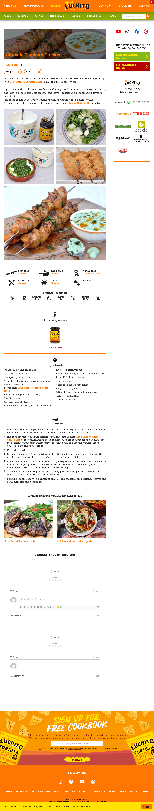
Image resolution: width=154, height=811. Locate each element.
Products (21, 791)
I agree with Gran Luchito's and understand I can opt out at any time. (80, 748)
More (111, 16)
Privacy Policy (128, 791)
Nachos (75, 16)
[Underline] (27, 607)
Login (97, 591)
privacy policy (74, 748)
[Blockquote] (41, 607)
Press (112, 791)
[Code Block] (44, 607)
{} (51, 607)
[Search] (148, 16)
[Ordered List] (34, 607)
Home (7, 64)
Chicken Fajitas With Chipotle (74, 541)
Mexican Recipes (40, 791)
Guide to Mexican (64, 791)
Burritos (23, 16)
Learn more (84, 806)
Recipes (16, 64)
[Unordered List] (37, 607)
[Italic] (24, 607)
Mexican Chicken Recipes (127, 56)
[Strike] (31, 607)
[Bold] (21, 607)
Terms (144, 791)
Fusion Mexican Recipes (126, 66)
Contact (84, 791)
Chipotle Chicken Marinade (19, 541)
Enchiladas (57, 16)
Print (28, 71)
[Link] (48, 607)
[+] (54, 607)
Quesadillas (94, 16)
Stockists (99, 791)
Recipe (9, 71)
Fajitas (39, 16)
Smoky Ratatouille (79, 102)
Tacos (7, 16)
